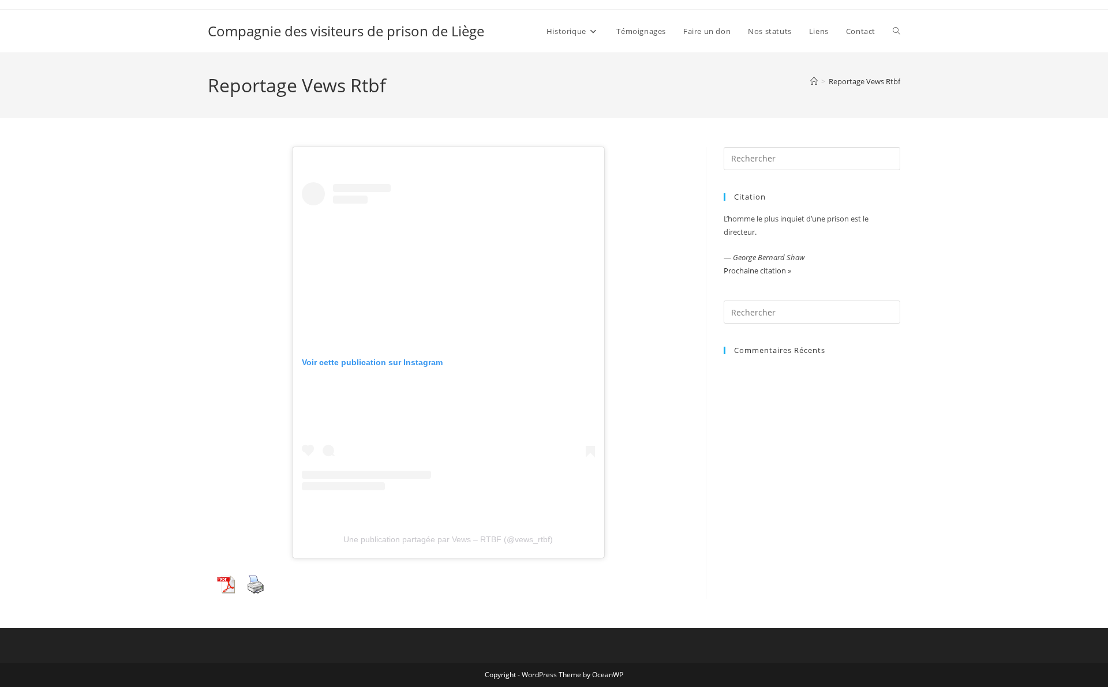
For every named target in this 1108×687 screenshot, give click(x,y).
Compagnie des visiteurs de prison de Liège (346, 30)
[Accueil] (814, 81)
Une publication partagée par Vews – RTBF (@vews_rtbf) (448, 539)
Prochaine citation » (757, 270)
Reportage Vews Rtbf (864, 81)
